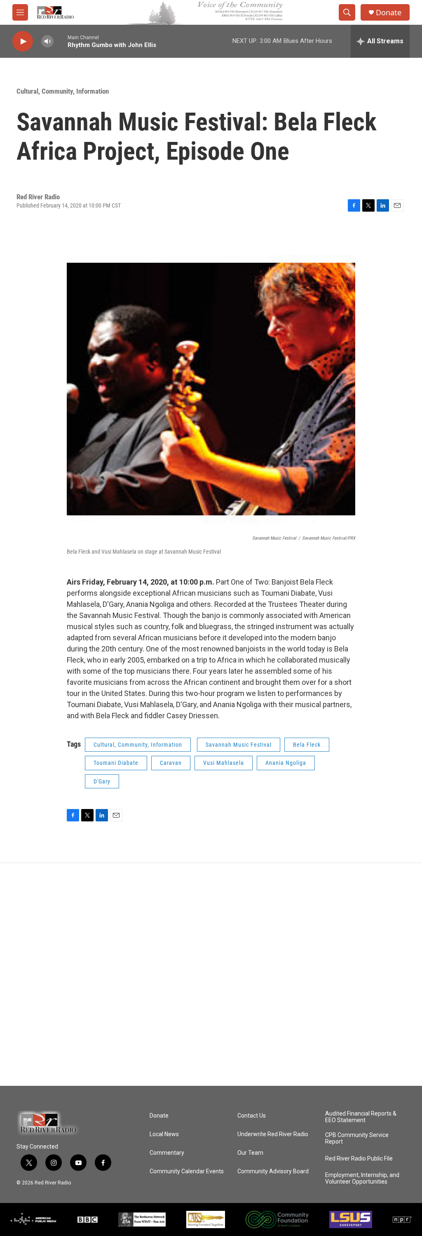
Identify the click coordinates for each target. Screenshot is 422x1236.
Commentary (167, 1153)
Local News (164, 1134)
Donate (388, 12)
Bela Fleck (307, 744)
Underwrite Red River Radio (272, 1134)
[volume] (47, 41)
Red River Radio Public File (359, 1159)
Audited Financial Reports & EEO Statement (360, 1117)
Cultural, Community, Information (62, 91)
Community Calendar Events (187, 1171)
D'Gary (102, 781)
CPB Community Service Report (357, 1138)
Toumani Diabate (116, 763)
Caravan (171, 763)
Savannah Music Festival (239, 744)
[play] (22, 41)
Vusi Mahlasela (223, 763)
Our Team (250, 1153)
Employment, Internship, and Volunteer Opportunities (362, 1178)
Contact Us (251, 1116)
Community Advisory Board (273, 1171)
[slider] (60, 41)
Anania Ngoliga (285, 763)
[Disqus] (211, 974)
